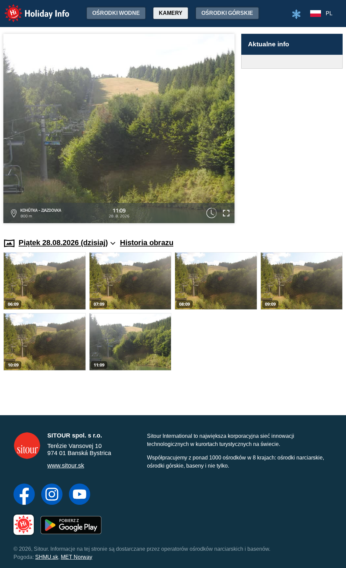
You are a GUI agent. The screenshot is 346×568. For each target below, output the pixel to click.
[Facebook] (24, 494)
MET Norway (76, 557)
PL (329, 13)
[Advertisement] (292, 146)
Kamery (170, 13)
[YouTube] (79, 494)
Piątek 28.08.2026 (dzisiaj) (63, 242)
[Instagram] (52, 494)
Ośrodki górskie (227, 13)
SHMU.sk (46, 557)
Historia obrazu (146, 242)
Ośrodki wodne (116, 13)
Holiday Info (30, 8)
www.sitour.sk (65, 465)
